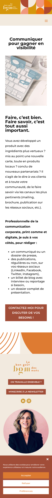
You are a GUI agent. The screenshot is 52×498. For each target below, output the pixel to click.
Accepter (26, 475)
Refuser (26, 483)
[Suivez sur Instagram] (29, 401)
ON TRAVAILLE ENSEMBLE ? (26, 382)
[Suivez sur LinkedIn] (23, 401)
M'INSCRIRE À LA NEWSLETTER (26, 391)
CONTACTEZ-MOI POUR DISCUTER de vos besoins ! (26, 312)
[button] (47, 459)
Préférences (26, 491)
